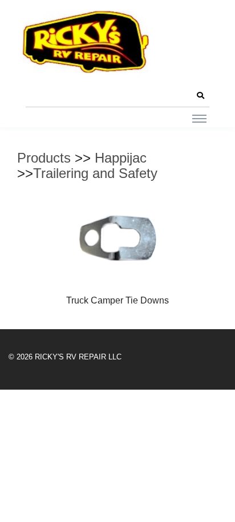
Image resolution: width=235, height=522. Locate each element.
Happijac (121, 157)
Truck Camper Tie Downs (117, 300)
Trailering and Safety (95, 173)
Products (44, 157)
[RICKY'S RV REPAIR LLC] (88, 42)
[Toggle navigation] (199, 118)
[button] (200, 96)
